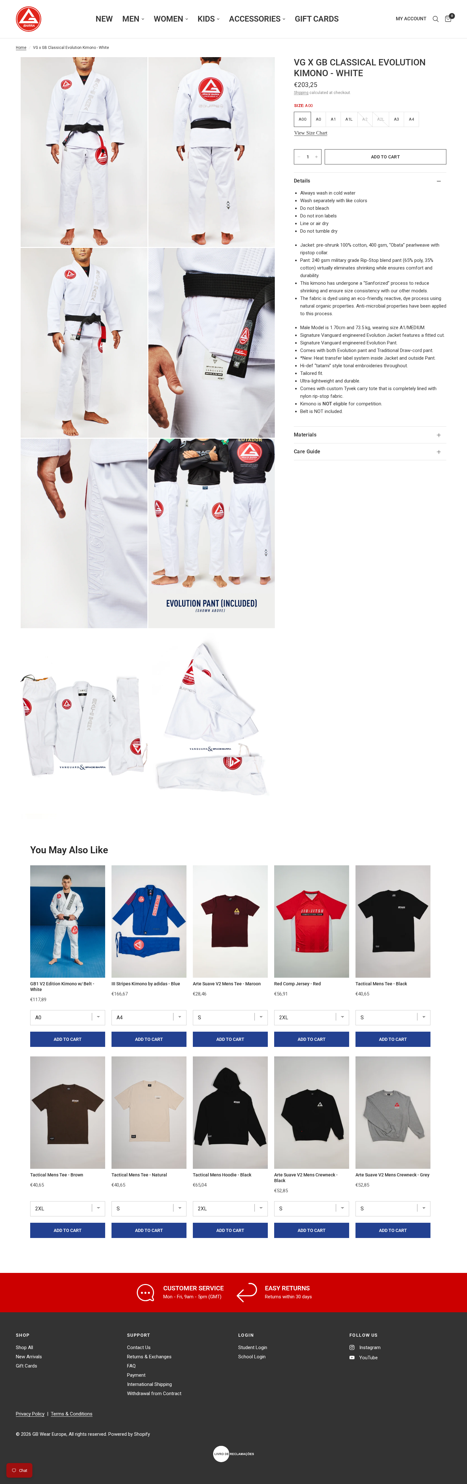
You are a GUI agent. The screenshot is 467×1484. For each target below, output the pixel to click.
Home (21, 47)
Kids (206, 18)
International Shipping (149, 1384)
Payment (136, 1375)
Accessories (255, 18)
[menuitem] (104, 19)
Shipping (301, 92)
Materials (305, 435)
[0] (446, 19)
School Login (252, 1357)
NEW (104, 18)
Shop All (24, 1347)
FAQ (131, 1366)
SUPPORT (139, 1335)
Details (302, 181)
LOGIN (246, 1335)
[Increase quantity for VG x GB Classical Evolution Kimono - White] (316, 157)
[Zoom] (134, 70)
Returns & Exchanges (149, 1357)
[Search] (436, 19)
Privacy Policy (30, 1414)
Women (168, 18)
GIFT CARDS (317, 18)
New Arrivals (29, 1357)
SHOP (23, 1335)
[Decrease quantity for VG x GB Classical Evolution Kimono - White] (299, 157)
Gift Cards (26, 1366)
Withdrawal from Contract (154, 1393)
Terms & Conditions (71, 1414)
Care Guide (307, 452)
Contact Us (139, 1347)
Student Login (252, 1347)
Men (130, 18)
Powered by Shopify (129, 1434)
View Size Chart (310, 133)
